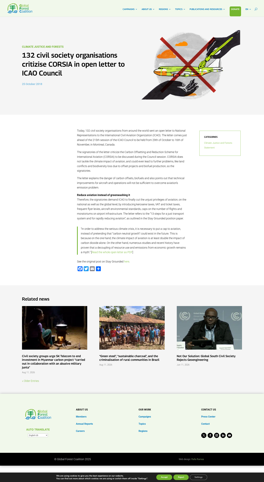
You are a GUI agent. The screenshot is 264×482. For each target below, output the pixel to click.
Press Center (208, 416)
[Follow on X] (203, 435)
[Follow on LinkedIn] (223, 435)
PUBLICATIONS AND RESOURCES (206, 9)
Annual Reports (84, 423)
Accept (164, 477)
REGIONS (163, 9)
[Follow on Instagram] (216, 435)
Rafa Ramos (197, 459)
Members (81, 416)
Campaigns (145, 416)
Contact (205, 423)
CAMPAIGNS (128, 9)
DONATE (235, 9)
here (126, 261)
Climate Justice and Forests (43, 46)
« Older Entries (30, 380)
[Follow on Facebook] (210, 435)
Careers (80, 431)
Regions (143, 431)
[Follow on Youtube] (229, 435)
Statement (209, 147)
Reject (181, 477)
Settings (198, 477)
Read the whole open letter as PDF (112, 252)
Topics (142, 423)
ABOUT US (147, 9)
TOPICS (178, 9)
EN (247, 9)
